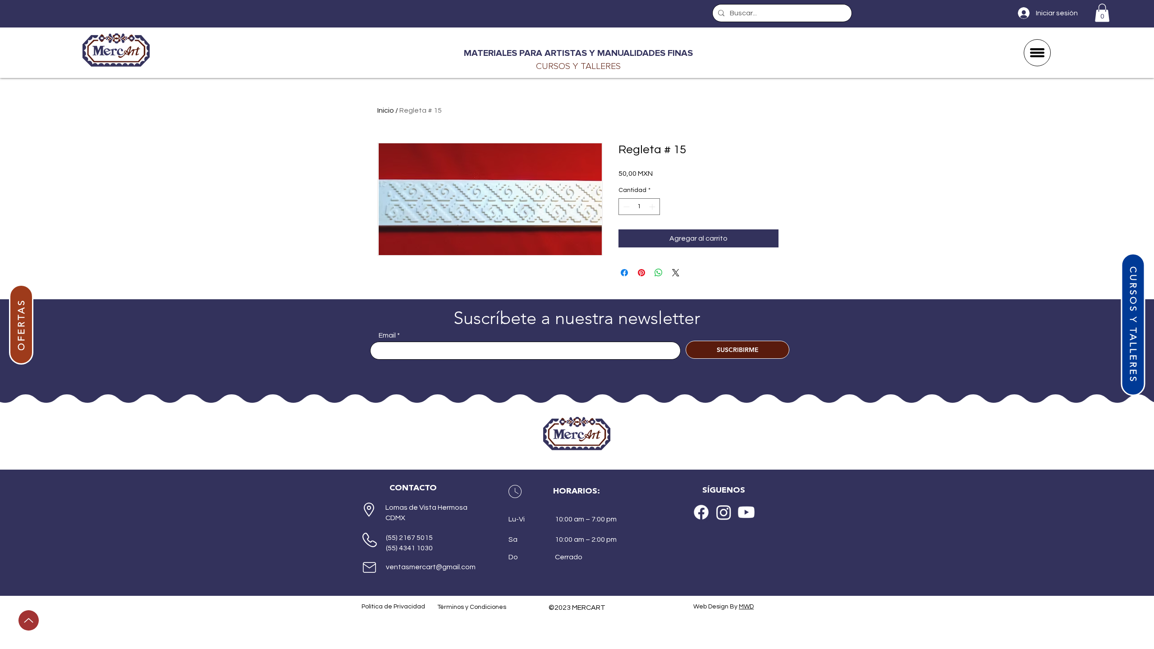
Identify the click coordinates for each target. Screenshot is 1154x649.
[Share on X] (675, 272)
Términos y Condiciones (471, 607)
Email (387, 335)
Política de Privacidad (393, 606)
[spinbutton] (639, 207)
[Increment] (653, 207)
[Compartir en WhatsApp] (658, 272)
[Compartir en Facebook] (624, 272)
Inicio (385, 110)
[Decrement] (625, 207)
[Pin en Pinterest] (641, 272)
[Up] (28, 620)
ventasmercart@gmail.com (431, 567)
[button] (1102, 13)
